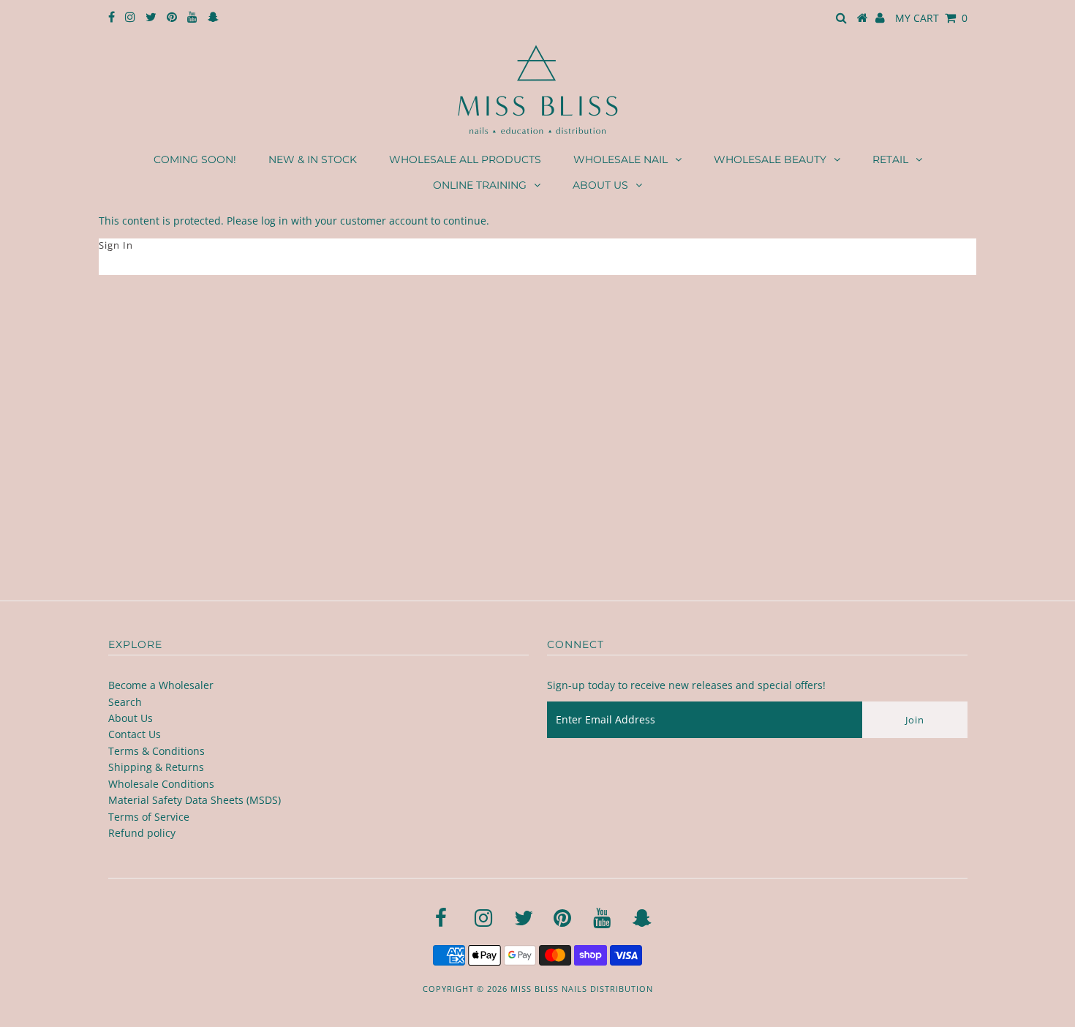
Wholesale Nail (620, 159)
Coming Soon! (195, 159)
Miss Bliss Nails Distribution (581, 988)
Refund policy (142, 833)
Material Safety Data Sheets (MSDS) (194, 800)
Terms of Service (148, 817)
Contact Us (134, 734)
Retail (890, 159)
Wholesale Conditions (161, 784)
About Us (600, 185)
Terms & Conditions (156, 751)
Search (125, 702)
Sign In (116, 245)
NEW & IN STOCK (312, 159)
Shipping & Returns (156, 767)
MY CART (931, 18)
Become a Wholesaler (161, 685)
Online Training (480, 185)
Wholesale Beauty (770, 159)
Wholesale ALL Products (465, 159)
